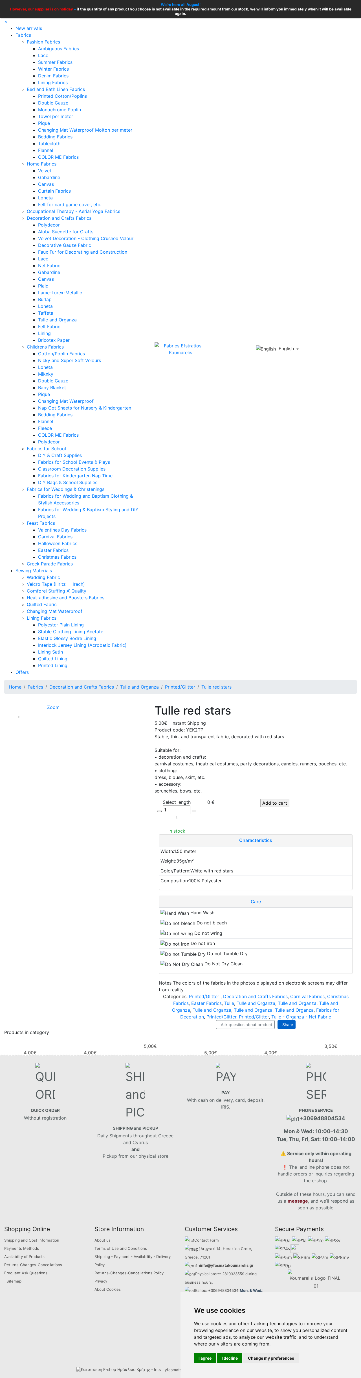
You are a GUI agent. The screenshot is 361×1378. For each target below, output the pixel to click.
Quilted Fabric (42, 604)
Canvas (46, 184)
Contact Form (206, 1240)
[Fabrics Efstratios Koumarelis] (180, 348)
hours (207, 1282)
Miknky (45, 374)
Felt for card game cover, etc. (69, 204)
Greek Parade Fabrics (50, 564)
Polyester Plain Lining (61, 625)
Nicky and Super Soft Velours (69, 360)
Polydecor (49, 225)
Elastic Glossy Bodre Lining (67, 638)
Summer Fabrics (55, 62)
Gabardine (49, 177)
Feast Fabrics (41, 523)
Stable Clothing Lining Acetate (70, 631)
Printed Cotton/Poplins (62, 96)
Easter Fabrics (53, 550)
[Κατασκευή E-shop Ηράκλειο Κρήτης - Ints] (120, 1369)
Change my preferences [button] (271, 1358)
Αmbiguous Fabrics (58, 48)
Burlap (45, 299)
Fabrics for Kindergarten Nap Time (75, 475)
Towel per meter (55, 116)
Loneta (45, 198)
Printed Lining (52, 665)
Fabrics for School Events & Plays (74, 462)
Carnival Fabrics (55, 536)
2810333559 (233, 1274)
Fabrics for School (46, 448)
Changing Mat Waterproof (66, 401)
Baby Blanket (52, 387)
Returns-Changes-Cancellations (33, 1264)
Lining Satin (50, 652)
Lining (44, 333)
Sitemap (13, 1281)
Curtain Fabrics (54, 191)
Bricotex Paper (54, 340)
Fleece (45, 428)
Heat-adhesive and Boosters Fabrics (65, 597)
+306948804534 (223, 1290)
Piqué (44, 123)
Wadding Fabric (43, 577)
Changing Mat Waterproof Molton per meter (85, 130)
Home (15, 687)
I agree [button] (205, 1358)
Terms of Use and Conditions (120, 1248)
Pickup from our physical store (135, 1156)
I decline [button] (230, 1358)
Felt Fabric (49, 326)
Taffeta (45, 313)
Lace (43, 55)
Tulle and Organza (57, 320)
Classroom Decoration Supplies (71, 469)
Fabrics (23, 35)
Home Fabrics (41, 164)
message (298, 1201)
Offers (22, 672)
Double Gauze (53, 103)
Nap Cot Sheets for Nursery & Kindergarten (84, 408)
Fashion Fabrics (43, 42)
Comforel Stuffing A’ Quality (56, 591)
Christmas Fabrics (57, 557)
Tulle (229, 1003)
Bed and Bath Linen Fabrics (56, 89)
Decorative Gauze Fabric (64, 245)
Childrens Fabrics (45, 347)
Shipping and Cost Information (31, 1240)
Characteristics (255, 840)
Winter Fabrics (53, 69)
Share (286, 1024)
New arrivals (29, 28)
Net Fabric (49, 265)
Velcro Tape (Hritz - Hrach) (56, 584)
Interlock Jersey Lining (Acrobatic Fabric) (82, 645)
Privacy (100, 1281)
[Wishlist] (323, 349)
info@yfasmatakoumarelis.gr (226, 1265)
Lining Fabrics (53, 82)
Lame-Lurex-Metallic (60, 292)
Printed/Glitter (204, 996)
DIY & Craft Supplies (60, 455)
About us (102, 1240)
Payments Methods (21, 1248)
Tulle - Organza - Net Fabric (301, 1017)
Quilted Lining (52, 658)
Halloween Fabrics (57, 543)
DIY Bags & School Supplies (67, 482)
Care (256, 901)
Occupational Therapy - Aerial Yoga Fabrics (73, 211)
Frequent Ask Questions (25, 1273)
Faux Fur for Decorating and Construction (82, 252)
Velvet (44, 170)
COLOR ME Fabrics (58, 157)
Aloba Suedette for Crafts (65, 231)
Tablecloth (49, 143)
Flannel (45, 150)
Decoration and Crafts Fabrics (59, 218)
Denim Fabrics (53, 76)
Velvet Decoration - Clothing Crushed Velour (85, 238)
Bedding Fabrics (55, 137)
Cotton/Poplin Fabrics (61, 353)
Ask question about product (245, 1024)
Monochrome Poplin (59, 109)
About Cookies (107, 1289)
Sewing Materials (34, 570)
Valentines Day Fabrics (62, 530)
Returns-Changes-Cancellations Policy (129, 1273)
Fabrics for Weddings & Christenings (65, 489)
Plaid (43, 286)
